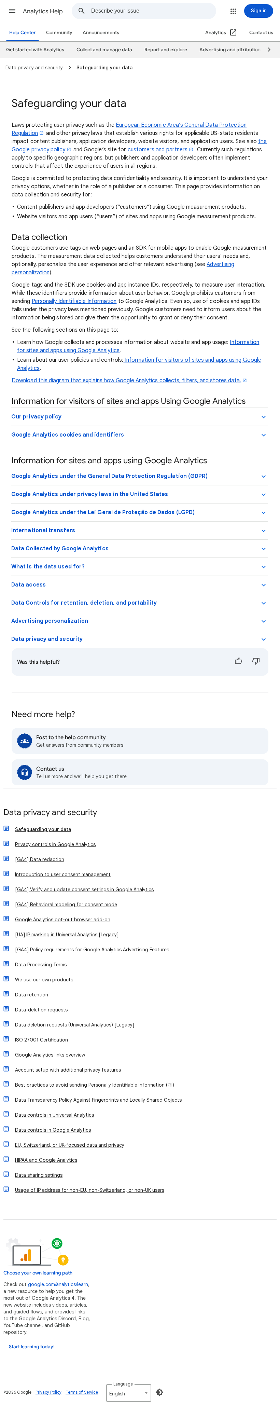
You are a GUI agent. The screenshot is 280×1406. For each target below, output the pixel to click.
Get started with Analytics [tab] (35, 50)
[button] (12, 11)
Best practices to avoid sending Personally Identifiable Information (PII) (94, 1085)
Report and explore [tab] (165, 50)
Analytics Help (43, 11)
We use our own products (44, 980)
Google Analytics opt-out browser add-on (62, 919)
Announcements (101, 33)
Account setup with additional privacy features (68, 1070)
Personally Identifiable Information (74, 301)
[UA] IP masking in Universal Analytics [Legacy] (66, 935)
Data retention (31, 995)
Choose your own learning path (37, 1273)
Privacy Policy (48, 1392)
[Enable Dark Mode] (159, 1392)
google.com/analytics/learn (58, 1284)
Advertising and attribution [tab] (230, 50)
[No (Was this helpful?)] (256, 662)
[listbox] (128, 1393)
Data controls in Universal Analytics (54, 1115)
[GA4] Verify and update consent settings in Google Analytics (84, 889)
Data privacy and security (50, 812)
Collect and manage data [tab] (104, 50)
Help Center (22, 33)
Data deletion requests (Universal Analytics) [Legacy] (74, 1025)
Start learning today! (32, 1347)
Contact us (261, 33)
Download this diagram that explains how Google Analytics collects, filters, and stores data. (126, 380)
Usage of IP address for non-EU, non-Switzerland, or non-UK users (89, 1190)
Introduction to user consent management (63, 874)
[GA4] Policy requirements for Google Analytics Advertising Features (92, 950)
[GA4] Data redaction (39, 859)
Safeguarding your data (43, 829)
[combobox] (153, 11)
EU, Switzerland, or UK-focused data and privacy (69, 1145)
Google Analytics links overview (50, 1055)
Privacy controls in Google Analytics (55, 844)
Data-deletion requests (41, 1010)
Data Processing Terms (41, 965)
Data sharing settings (38, 1175)
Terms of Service (82, 1392)
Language (123, 1384)
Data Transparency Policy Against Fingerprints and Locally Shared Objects (98, 1100)
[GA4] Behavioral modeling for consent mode (66, 904)
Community (59, 33)
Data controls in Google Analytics (53, 1130)
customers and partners (158, 149)
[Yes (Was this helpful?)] (238, 662)
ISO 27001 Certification (41, 1040)
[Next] (266, 50)
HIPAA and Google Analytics (46, 1160)
